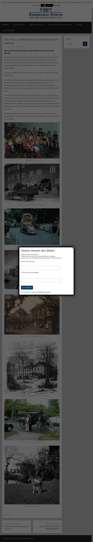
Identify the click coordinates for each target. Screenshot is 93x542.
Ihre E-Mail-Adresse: (28, 261)
